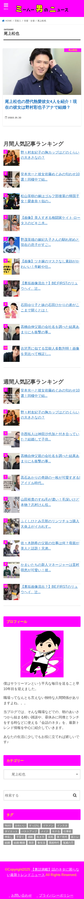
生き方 (40, 836)
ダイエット (11, 831)
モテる (56, 831)
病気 (50, 836)
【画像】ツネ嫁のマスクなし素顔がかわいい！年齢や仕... (50, 263)
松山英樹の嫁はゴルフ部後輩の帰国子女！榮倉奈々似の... (50, 198)
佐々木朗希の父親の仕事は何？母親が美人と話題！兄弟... (50, 545)
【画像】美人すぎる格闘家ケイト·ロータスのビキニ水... (50, 220)
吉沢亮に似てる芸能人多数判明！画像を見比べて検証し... (50, 351)
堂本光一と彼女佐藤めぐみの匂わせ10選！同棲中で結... (50, 176)
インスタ (62, 825)
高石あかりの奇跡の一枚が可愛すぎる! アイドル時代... (50, 480)
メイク (44, 831)
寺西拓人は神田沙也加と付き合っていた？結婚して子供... (50, 436)
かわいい (20, 825)
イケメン (48, 825)
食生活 (41, 842)
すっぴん (34, 825)
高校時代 (54, 842)
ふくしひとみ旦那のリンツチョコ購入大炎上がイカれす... (50, 523)
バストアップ (29, 831)
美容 (31, 842)
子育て (20, 836)
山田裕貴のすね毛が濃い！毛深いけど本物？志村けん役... (50, 502)
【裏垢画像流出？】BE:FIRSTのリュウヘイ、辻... (49, 285)
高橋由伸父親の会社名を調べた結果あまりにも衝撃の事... (50, 329)
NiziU (8, 825)
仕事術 (67, 831)
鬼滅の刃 (68, 842)
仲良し (8, 836)
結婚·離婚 (19, 842)
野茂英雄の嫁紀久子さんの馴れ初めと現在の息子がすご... (50, 242)
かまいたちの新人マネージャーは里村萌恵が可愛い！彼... (50, 567)
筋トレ (75, 836)
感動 (30, 836)
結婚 (7, 842)
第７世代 (62, 836)
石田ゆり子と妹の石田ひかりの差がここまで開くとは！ (50, 307)
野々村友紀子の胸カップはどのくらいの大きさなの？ (50, 155)
